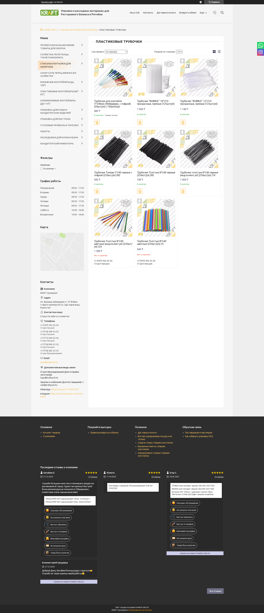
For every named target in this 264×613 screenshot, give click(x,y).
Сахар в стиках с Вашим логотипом (155, 442)
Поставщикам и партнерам (198, 432)
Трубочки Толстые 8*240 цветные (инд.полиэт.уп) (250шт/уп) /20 (113, 244)
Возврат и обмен (187, 12)
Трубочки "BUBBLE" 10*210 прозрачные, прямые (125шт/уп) (155, 102)
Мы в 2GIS (135, 12)
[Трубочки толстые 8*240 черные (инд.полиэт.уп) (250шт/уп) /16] (199, 148)
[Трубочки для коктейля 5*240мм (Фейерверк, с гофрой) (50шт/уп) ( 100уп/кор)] (113, 77)
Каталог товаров (51, 432)
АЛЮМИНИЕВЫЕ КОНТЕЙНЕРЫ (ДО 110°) (57, 102)
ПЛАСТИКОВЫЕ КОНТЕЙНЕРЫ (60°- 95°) (59, 93)
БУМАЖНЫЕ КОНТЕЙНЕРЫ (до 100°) (57, 83)
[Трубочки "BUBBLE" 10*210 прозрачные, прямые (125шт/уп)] (156, 77)
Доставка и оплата (166, 12)
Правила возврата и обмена (104, 432)
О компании (49, 436)
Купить (96, 122)
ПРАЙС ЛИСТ (51, 30)
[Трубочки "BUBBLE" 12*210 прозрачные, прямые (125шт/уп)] (199, 77)
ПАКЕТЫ (45, 131)
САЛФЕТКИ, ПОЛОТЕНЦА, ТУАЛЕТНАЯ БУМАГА (54, 56)
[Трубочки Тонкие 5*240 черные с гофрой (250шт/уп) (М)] (113, 148)
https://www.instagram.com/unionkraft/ (61, 395)
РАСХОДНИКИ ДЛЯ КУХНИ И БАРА (59, 137)
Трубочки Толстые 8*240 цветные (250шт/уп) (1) (151, 242)
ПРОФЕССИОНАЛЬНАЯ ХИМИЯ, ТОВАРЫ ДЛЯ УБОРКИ (57, 46)
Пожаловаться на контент (140, 610)
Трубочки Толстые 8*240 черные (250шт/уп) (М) (156, 174)
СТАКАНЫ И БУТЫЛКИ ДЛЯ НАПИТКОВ (78, 30)
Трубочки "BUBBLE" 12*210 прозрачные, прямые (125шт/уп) (199, 102)
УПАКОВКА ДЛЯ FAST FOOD (55, 119)
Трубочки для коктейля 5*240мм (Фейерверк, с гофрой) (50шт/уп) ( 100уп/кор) (112, 104)
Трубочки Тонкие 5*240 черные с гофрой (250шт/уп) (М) (113, 174)
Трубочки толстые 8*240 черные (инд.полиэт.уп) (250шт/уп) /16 (199, 174)
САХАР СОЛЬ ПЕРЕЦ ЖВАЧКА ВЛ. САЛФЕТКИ (58, 74)
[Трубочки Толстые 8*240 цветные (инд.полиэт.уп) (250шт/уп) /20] (113, 217)
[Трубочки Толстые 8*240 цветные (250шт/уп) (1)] (156, 217)
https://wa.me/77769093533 (65, 389)
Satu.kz (146, 607)
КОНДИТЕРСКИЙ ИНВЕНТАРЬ (57, 143)
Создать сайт (47, 2)
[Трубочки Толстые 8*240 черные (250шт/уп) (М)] (156, 148)
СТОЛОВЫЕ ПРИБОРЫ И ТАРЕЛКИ (59, 125)
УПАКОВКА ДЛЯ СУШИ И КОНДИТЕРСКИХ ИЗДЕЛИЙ (55, 111)
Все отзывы (215, 591)
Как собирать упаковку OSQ (199, 436)
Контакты (148, 12)
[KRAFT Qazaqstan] (49, 12)
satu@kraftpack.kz (49, 362)
